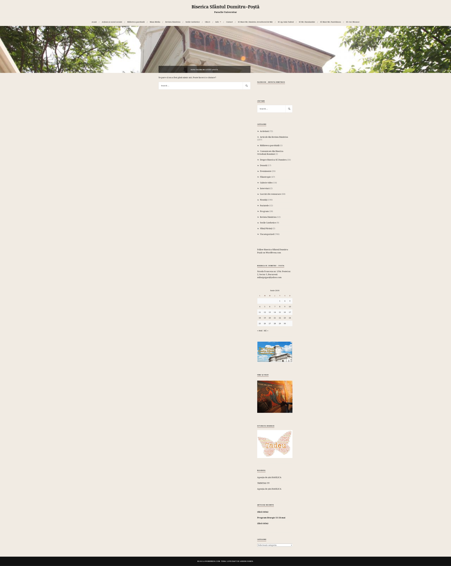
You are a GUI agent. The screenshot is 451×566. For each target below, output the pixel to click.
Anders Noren (246, 561)
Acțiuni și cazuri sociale (112, 22)
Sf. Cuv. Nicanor (353, 22)
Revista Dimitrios (172, 22)
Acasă (94, 22)
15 (280, 312)
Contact (229, 22)
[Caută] (247, 85)
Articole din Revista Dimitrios (274, 137)
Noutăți (263, 199)
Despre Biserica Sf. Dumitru (273, 159)
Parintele (264, 205)
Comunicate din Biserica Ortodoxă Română (270, 152)
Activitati (264, 131)
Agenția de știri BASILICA (269, 477)
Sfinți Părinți (266, 228)
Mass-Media (155, 22)
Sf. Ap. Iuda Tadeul (286, 22)
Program (264, 211)
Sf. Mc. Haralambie (307, 22)
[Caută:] (205, 85)
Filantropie (265, 176)
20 (270, 318)
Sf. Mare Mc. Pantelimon (330, 22)
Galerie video (266, 182)
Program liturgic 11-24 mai (271, 517)
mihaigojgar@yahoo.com (269, 277)
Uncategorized (267, 234)
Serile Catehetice (193, 22)
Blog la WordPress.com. (209, 561)
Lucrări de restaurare (270, 194)
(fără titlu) (262, 511)
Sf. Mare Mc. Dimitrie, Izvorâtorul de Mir (255, 22)
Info (217, 22)
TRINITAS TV (263, 483)
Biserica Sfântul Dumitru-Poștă (225, 7)
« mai (259, 330)
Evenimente (265, 171)
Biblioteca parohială (136, 22)
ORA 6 (207, 22)
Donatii (263, 165)
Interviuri (265, 188)
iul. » (266, 330)
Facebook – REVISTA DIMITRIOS (271, 82)
